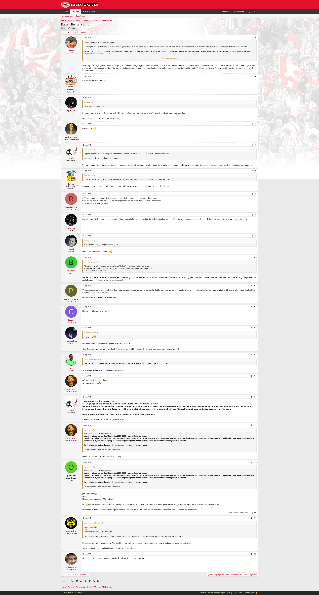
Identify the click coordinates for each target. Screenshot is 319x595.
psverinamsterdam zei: (92, 523)
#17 (255, 425)
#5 (256, 145)
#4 (256, 124)
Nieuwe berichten (67, 16)
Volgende (82, 32)
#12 (255, 307)
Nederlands (80, 593)
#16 (255, 397)
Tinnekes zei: (88, 102)
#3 (256, 97)
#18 (255, 462)
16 (75, 32)
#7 (256, 194)
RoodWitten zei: (90, 262)
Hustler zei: (88, 430)
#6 (256, 171)
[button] (98, 11)
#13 (255, 328)
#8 (256, 215)
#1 (256, 37)
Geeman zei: (88, 241)
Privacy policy (232, 593)
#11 (255, 286)
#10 (255, 257)
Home (65, 11)
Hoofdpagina (249, 593)
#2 (256, 76)
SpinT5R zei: (88, 150)
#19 (255, 518)
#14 (255, 355)
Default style (68, 593)
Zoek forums (80, 16)
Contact (203, 593)
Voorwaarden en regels (216, 593)
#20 (255, 554)
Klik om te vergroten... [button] (169, 59)
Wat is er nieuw (89, 11)
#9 (256, 236)
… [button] (71, 32)
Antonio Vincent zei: (91, 359)
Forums (75, 11)
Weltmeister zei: (90, 332)
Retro (65, 28)
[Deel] (252, 37)
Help (240, 593)
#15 (255, 376)
